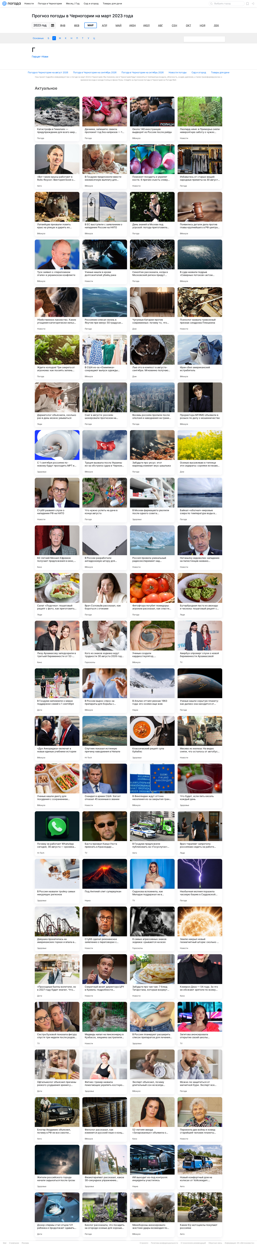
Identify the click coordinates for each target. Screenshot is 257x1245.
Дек (216, 25)
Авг (160, 25)
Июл (146, 25)
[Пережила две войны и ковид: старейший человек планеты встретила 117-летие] (200, 1119)
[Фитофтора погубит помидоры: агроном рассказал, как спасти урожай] (152, 595)
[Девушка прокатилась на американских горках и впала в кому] (57, 929)
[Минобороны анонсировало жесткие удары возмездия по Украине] (152, 1214)
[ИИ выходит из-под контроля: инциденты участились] (152, 1167)
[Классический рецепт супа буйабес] (152, 738)
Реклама (25, 1243)
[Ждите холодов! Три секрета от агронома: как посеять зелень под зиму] (57, 357)
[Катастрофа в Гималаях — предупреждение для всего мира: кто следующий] (57, 119)
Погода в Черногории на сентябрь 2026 (94, 72)
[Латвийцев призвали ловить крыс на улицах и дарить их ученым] (57, 214)
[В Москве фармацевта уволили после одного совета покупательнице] (152, 500)
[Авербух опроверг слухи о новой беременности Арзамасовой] (200, 643)
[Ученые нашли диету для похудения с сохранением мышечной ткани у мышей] (57, 786)
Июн (132, 25)
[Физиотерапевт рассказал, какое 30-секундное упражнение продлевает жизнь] (104, 1167)
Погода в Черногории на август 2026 (48, 72)
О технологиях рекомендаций (193, 1243)
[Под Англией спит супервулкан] (104, 881)
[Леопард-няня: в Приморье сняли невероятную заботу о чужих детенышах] (200, 119)
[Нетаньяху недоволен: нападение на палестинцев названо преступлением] (200, 547)
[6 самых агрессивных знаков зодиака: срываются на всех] (152, 929)
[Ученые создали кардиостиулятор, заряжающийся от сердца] (152, 643)
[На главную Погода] (14, 3)
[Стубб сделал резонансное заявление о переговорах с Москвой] (104, 929)
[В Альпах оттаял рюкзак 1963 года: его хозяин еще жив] (152, 690)
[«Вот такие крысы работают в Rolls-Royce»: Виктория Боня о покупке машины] (57, 166)
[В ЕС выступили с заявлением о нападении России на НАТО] (104, 214)
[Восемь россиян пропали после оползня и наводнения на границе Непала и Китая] (152, 404)
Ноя (202, 25)
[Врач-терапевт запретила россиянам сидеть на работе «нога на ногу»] (200, 833)
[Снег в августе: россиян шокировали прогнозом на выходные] (104, 404)
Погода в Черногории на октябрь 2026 (143, 72)
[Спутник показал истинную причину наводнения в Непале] (104, 738)
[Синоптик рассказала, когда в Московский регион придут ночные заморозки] (152, 262)
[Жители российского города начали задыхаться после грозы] (57, 1167)
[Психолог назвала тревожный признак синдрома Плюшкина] (200, 309)
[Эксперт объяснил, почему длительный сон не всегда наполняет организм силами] (152, 1072)
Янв (62, 25)
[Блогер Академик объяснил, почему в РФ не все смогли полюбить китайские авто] (57, 1119)
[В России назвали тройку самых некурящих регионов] (57, 881)
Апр (104, 25)
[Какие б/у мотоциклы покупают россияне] (200, 1214)
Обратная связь (215, 1243)
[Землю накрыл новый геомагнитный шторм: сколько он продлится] (200, 929)
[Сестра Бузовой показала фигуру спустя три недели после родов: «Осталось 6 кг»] (57, 1024)
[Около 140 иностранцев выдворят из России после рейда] (152, 119)
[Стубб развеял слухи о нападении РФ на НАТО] (57, 500)
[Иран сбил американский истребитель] (200, 357)
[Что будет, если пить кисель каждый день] (200, 786)
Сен (174, 25)
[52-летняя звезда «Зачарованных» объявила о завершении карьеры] (152, 1119)
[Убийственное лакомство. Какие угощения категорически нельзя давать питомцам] (57, 309)
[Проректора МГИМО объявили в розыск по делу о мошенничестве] (200, 404)
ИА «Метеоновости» (245, 1243)
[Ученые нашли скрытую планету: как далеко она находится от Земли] (200, 690)
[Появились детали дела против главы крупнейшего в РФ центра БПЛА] (200, 214)
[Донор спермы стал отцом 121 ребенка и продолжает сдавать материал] (57, 1214)
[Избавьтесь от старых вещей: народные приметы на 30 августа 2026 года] (200, 166)
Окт (188, 25)
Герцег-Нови (40, 56)
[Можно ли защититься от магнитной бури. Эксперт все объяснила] (200, 1072)
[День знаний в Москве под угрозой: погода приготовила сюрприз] (152, 214)
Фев (76, 25)
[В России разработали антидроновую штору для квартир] (104, 547)
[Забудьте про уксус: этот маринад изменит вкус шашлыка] (152, 452)
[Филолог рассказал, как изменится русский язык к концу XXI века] (104, 1119)
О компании (14, 1243)
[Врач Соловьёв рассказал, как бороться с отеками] (104, 595)
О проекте (144, 1243)
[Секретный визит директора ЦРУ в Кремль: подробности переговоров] (104, 976)
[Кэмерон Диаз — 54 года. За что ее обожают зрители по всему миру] (200, 976)
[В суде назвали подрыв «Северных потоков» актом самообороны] (200, 262)
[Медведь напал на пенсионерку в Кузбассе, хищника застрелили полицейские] (104, 1024)
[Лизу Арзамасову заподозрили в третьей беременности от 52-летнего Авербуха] (57, 643)
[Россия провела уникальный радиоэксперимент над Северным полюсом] (152, 547)
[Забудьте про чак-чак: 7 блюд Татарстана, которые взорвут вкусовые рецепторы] (152, 976)
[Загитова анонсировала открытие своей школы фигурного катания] (200, 1024)
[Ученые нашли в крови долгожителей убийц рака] (104, 262)
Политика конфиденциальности (164, 1243)
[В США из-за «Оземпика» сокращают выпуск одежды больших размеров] (104, 357)
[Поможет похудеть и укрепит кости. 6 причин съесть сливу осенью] (152, 166)
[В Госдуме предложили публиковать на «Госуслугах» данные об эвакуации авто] (152, 833)
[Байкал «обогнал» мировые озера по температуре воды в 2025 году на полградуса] (200, 500)
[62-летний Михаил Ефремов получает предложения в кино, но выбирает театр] (57, 547)
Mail (4, 1243)
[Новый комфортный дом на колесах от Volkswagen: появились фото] (200, 1167)
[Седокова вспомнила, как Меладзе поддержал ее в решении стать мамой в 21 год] (152, 881)
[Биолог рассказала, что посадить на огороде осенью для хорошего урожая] (104, 1214)
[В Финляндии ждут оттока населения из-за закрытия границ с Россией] (152, 786)
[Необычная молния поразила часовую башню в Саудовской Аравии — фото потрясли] (200, 881)
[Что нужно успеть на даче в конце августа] (104, 500)
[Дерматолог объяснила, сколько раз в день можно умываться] (57, 404)
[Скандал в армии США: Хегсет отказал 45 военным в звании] (104, 786)
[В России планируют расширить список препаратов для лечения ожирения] (152, 1024)
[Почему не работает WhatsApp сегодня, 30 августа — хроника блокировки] (57, 833)
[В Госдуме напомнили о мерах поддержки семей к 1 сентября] (57, 690)
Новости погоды (178, 72)
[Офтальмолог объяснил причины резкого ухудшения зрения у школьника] (57, 1072)
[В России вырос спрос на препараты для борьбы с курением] (104, 690)
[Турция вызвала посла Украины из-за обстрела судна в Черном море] (104, 452)
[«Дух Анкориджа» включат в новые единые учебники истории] (57, 738)
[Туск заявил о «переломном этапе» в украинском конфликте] (57, 262)
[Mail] (4, 3)
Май (119, 25)
